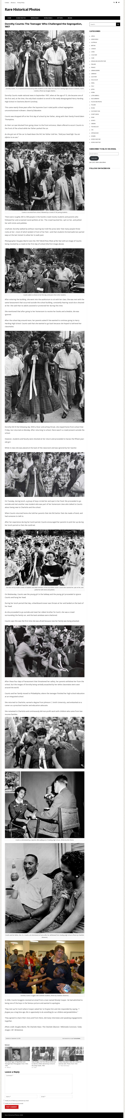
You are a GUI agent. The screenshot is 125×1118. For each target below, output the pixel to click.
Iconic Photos (21, 18)
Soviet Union (95, 114)
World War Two (96, 142)
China (93, 52)
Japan (92, 89)
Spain (92, 117)
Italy (92, 86)
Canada (93, 48)
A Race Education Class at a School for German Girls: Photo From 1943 (70, 1063)
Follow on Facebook (99, 168)
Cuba (92, 58)
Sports (93, 120)
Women (93, 136)
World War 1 (35, 18)
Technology (95, 126)
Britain (93, 45)
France (93, 67)
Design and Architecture (98, 61)
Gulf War (94, 77)
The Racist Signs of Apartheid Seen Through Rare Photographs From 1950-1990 (16, 1063)
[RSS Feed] (114, 2)
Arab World (94, 39)
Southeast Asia (95, 111)
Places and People (96, 102)
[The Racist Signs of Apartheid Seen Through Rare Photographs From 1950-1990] (17, 1054)
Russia (93, 108)
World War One (95, 139)
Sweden (93, 123)
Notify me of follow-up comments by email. (17, 1100)
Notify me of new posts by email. (14, 1103)
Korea (93, 92)
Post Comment (11, 1107)
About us (13, 2)
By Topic (60, 18)
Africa (93, 36)
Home (9, 18)
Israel (93, 83)
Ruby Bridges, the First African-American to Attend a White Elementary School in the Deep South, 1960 (44, 1063)
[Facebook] (116, 2)
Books (70, 18)
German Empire (95, 70)
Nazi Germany (95, 98)
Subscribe (94, 158)
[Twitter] (118, 2)
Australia (94, 42)
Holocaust (94, 80)
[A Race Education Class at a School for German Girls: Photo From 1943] (71, 1054)
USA (92, 130)
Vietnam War (94, 133)
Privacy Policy (20, 2)
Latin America (95, 95)
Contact (7, 2)
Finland (93, 64)
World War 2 (48, 18)
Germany (93, 73)
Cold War (94, 55)
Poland (93, 105)
